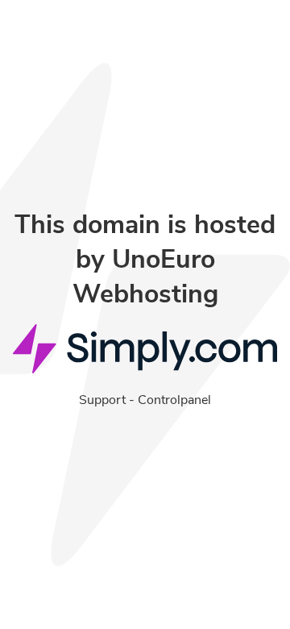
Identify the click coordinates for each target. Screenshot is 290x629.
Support (102, 400)
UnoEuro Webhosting (145, 276)
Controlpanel (174, 400)
